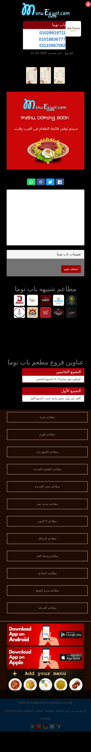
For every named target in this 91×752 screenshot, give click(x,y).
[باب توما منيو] (59, 75)
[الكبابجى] (72, 301)
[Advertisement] (45, 217)
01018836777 (52, 39)
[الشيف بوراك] (19, 313)
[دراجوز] (19, 301)
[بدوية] (33, 301)
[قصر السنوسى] (33, 313)
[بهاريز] (59, 313)
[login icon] (88, 4)
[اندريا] (46, 313)
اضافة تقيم (71, 269)
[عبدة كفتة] (46, 301)
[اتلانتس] (59, 301)
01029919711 (52, 32)
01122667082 (52, 45)
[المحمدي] (72, 313)
